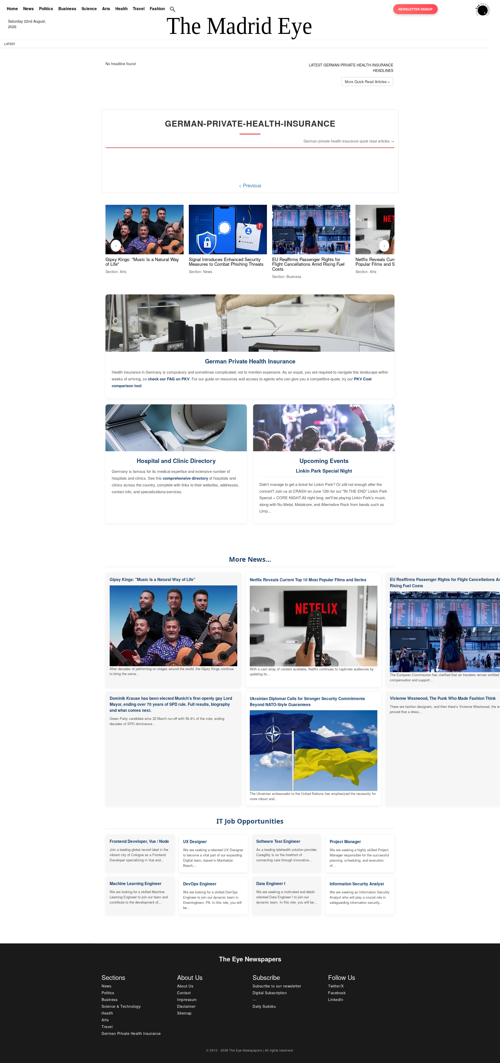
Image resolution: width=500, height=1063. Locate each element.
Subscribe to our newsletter (277, 985)
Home (12, 8)
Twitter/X (336, 985)
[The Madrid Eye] (483, 8)
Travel (139, 8)
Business (67, 8)
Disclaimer (186, 1006)
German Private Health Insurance (250, 361)
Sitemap (184, 1013)
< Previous (250, 185)
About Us (185, 985)
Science (89, 8)
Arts (106, 8)
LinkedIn (335, 999)
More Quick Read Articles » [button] (367, 81)
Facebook (337, 992)
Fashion (157, 8)
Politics (46, 8)
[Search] (172, 9)
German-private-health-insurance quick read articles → (349, 141)
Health (121, 8)
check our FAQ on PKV (169, 379)
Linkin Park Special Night (324, 470)
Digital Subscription (270, 992)
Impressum (187, 999)
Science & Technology (121, 1006)
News (28, 8)
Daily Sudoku (264, 1006)
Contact (184, 992)
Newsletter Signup (415, 9)
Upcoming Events (323, 460)
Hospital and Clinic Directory (176, 460)
